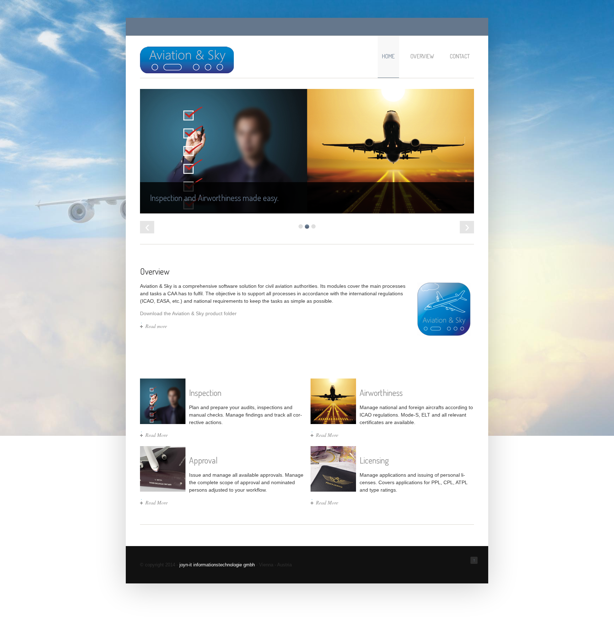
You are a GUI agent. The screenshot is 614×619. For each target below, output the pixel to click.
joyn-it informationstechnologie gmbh (217, 564)
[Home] (187, 71)
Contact (460, 56)
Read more (156, 326)
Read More (156, 435)
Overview (422, 56)
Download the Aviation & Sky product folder (188, 313)
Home (388, 56)
